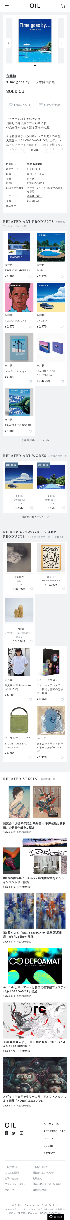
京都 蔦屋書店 (34, 164)
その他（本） (34, 196)
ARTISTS (50, 1153)
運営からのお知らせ (43, 1172)
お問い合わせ (12, 1178)
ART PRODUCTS (54, 1131)
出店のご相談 (40, 1189)
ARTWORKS (51, 1123)
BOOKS (48, 1145)
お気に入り (22, 104)
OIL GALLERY (40, 1167)
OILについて (11, 1167)
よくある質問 (12, 1172)
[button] (61, 43)
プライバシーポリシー (16, 1184)
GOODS (48, 1138)
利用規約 (37, 1178)
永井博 (11, 76)
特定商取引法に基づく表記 (47, 1184)
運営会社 (9, 1189)
